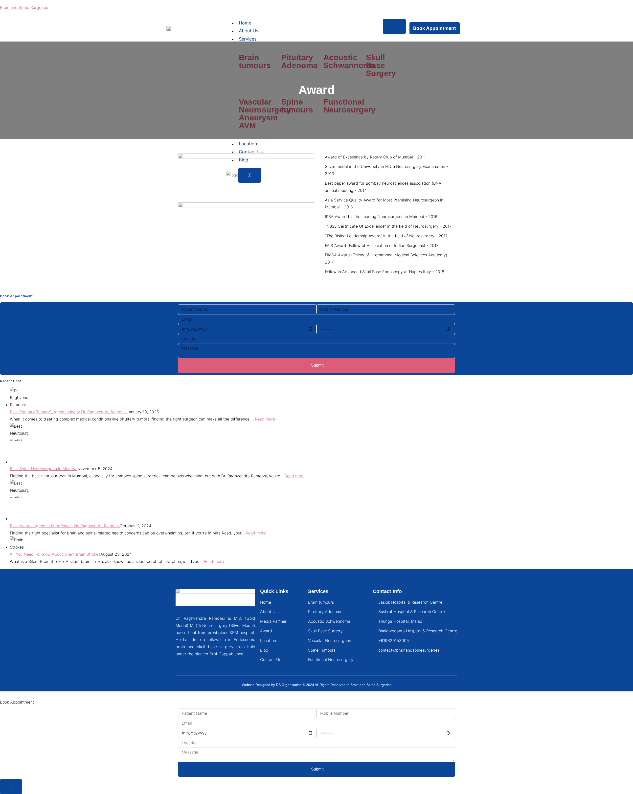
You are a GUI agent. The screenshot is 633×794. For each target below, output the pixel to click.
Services (247, 39)
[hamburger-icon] (394, 26)
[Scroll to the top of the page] (1, 694)
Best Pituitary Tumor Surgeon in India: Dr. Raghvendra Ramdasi (68, 411)
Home (245, 22)
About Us (248, 30)
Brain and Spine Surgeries (24, 7)
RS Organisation (289, 685)
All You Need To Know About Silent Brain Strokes (55, 554)
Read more (265, 419)
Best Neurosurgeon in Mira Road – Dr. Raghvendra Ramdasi (65, 525)
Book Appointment (434, 28)
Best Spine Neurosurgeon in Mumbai (43, 468)
